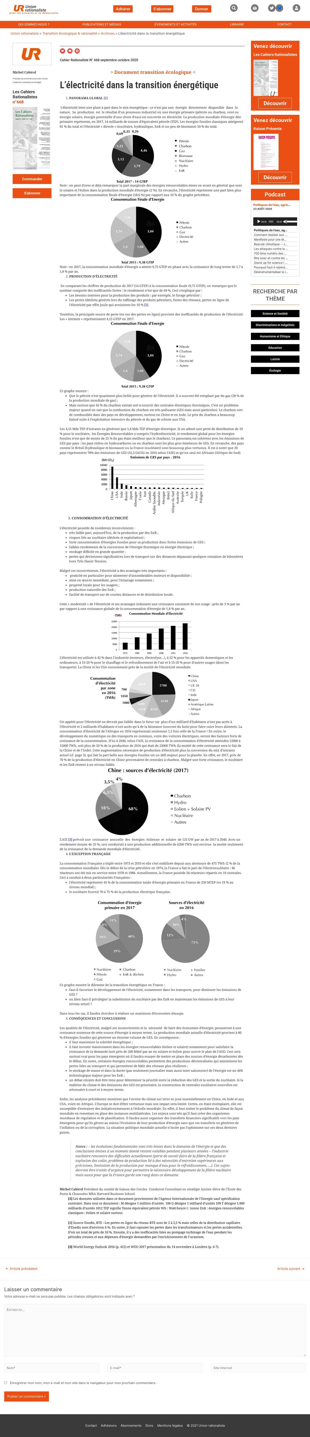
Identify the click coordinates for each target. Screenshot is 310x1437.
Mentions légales (170, 1425)
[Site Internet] (258, 1369)
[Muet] (285, 221)
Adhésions (109, 1425)
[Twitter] (272, 8)
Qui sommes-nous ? (33, 24)
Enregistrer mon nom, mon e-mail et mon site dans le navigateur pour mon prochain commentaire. (83, 1383)
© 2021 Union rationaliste (206, 1425)
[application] (275, 221)
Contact (284, 24)
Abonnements (131, 1425)
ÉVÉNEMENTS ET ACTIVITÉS (176, 24)
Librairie (237, 24)
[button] (234, 8)
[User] (296, 8)
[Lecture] (259, 221)
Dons (149, 1425)
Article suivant (291, 1269)
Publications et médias (101, 24)
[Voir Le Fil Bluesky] (279, 8)
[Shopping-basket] (255, 8)
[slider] (291, 221)
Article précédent (21, 1269)
